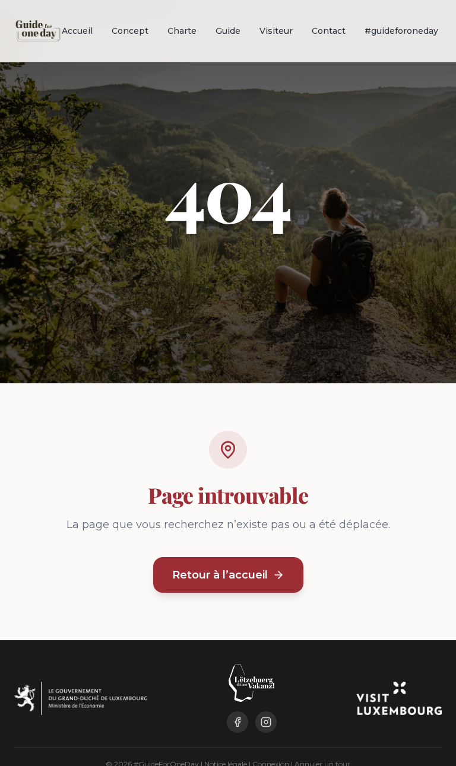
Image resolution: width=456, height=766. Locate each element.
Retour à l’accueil (220, 574)
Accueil (77, 31)
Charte (182, 31)
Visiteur (276, 31)
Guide (228, 31)
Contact (329, 31)
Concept (130, 31)
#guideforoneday (401, 31)
